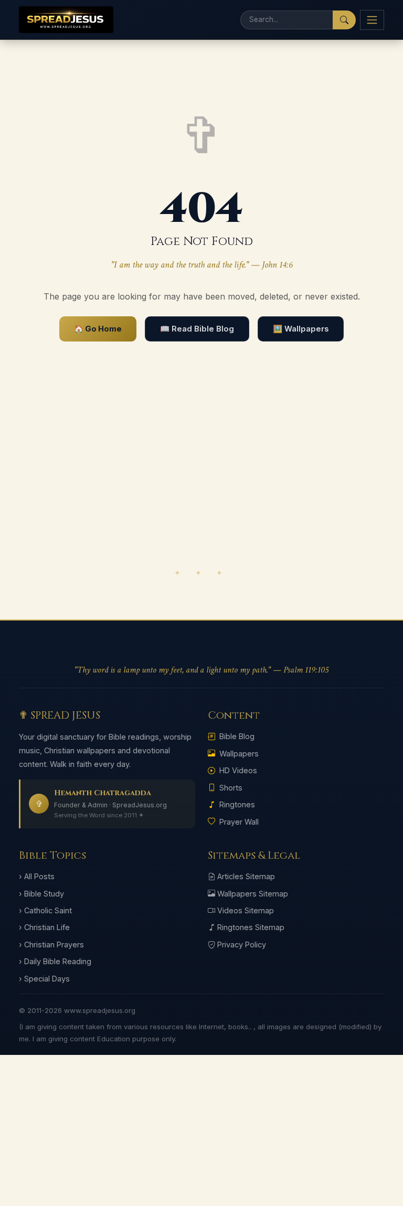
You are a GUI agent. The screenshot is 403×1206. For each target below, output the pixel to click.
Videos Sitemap (245, 910)
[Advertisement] (201, 480)
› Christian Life (44, 927)
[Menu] (372, 20)
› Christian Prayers (51, 944)
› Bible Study (41, 893)
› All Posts (37, 876)
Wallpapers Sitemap (252, 893)
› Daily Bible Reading (55, 961)
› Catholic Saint (45, 910)
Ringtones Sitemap (250, 927)
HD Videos (238, 770)
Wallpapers (239, 753)
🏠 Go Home (98, 329)
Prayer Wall (239, 821)
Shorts (230, 787)
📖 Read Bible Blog (197, 329)
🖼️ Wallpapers (300, 329)
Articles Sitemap (246, 876)
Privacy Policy (241, 944)
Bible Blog (236, 736)
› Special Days (44, 978)
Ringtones (237, 804)
